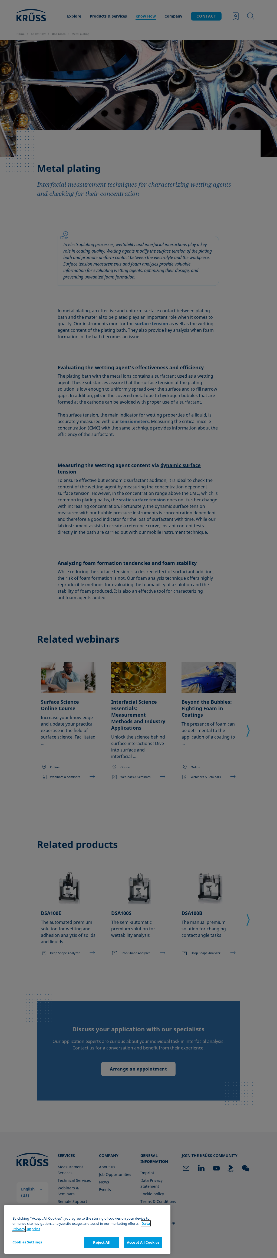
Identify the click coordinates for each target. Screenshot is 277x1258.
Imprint (33, 1228)
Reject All (101, 1242)
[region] (87, 1229)
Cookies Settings (27, 1242)
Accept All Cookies (143, 1242)
